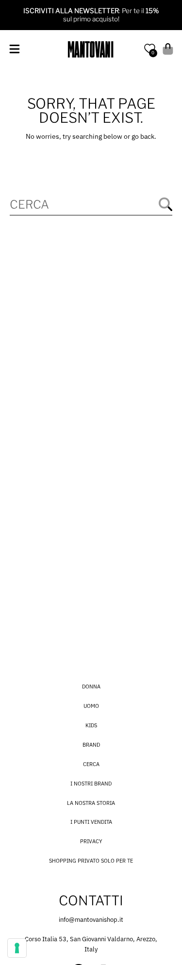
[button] (14, 49)
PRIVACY (91, 841)
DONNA (91, 686)
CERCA (91, 764)
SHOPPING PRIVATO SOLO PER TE (91, 860)
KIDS (91, 725)
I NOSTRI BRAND (91, 783)
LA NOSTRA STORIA (91, 803)
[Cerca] (165, 204)
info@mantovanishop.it (91, 920)
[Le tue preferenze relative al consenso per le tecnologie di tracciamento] (17, 948)
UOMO (91, 706)
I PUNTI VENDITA (91, 821)
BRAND (91, 744)
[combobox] (91, 204)
